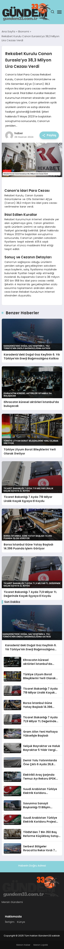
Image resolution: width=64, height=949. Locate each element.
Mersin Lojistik (40, 944)
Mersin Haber (23, 944)
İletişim (9, 922)
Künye (21, 922)
